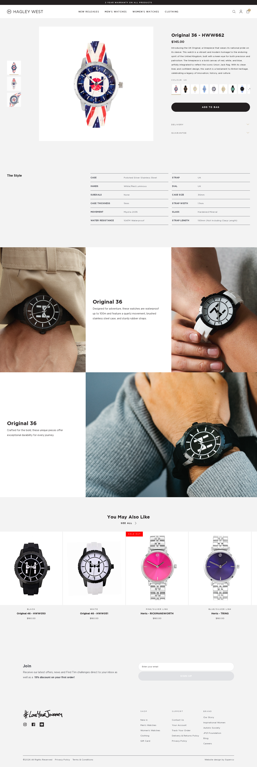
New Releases (88, 11)
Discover (18, 445)
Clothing (144, 736)
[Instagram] (25, 724)
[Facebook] (33, 724)
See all (126, 523)
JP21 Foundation (212, 733)
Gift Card (145, 741)
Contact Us (178, 720)
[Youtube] (42, 724)
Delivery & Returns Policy (185, 736)
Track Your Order (181, 730)
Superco (229, 760)
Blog (205, 738)
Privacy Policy (179, 741)
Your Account (179, 725)
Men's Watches (148, 725)
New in (144, 720)
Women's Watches (150, 730)
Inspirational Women (214, 723)
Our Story (208, 717)
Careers (207, 744)
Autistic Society (211, 728)
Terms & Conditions (83, 760)
